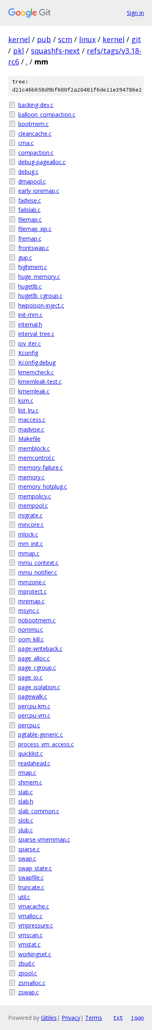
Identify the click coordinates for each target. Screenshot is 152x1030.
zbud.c (26, 963)
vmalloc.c (30, 916)
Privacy (71, 1017)
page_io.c (30, 677)
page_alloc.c (34, 658)
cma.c (26, 143)
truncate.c (31, 887)
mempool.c (33, 505)
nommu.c (30, 629)
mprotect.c (32, 591)
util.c (24, 897)
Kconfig (28, 353)
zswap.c (28, 992)
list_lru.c (28, 410)
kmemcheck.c (36, 372)
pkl (18, 51)
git (136, 39)
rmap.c (27, 772)
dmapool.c (32, 181)
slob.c (25, 820)
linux (87, 39)
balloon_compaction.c (46, 114)
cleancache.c (34, 133)
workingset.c (34, 954)
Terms (93, 1017)
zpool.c (27, 973)
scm (65, 39)
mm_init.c (30, 543)
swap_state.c (35, 868)
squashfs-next (55, 51)
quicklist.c (30, 753)
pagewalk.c (32, 696)
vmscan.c (30, 935)
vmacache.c (33, 906)
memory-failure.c (40, 467)
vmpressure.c (35, 925)
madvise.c (31, 429)
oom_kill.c (31, 639)
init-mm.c (30, 314)
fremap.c (29, 238)
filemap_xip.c (34, 229)
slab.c (25, 792)
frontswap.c (33, 248)
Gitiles (49, 1017)
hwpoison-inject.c (41, 305)
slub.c (25, 830)
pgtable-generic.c (40, 734)
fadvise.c (29, 200)
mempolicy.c (34, 496)
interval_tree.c (36, 334)
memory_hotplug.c (42, 486)
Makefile (29, 438)
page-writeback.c (40, 648)
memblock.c (34, 448)
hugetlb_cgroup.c (40, 295)
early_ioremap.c (38, 190)
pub (44, 39)
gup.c (25, 257)
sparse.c (29, 849)
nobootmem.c (37, 620)
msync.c (28, 610)
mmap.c (28, 553)
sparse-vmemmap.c (44, 839)
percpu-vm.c (34, 715)
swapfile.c (31, 877)
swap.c (27, 858)
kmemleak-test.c (40, 381)
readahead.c (34, 763)
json (137, 1017)
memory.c (31, 477)
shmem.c (30, 782)
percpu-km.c (34, 706)
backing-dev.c (36, 105)
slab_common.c (38, 811)
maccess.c (31, 419)
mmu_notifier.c (37, 572)
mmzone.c (32, 582)
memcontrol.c (36, 458)
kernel (19, 39)
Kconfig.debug (37, 362)
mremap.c (31, 601)
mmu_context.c (38, 562)
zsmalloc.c (31, 983)
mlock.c (28, 534)
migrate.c (30, 515)
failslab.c (29, 210)
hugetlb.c (30, 286)
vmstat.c (29, 944)
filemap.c (30, 219)
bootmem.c (33, 124)
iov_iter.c (29, 343)
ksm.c (25, 400)
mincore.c (31, 524)
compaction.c (36, 152)
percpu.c (29, 725)
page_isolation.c (39, 687)
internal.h (30, 324)
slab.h (25, 801)
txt (118, 1017)
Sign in (135, 13)
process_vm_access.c (46, 744)
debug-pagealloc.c (42, 162)
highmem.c (32, 267)
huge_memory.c (39, 276)
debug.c (28, 171)
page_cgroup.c (37, 667)
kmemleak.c (33, 391)
